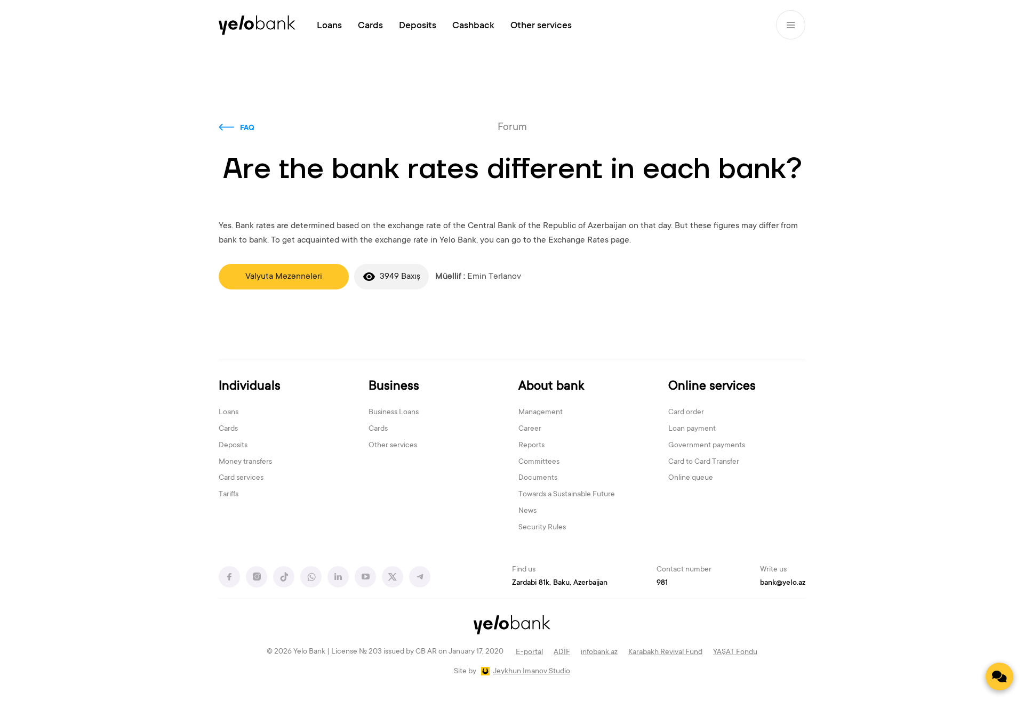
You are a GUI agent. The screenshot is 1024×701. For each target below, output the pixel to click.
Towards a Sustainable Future (566, 494)
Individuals (250, 387)
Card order (686, 412)
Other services (541, 26)
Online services (712, 387)
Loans (329, 26)
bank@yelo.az (782, 583)
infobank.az (599, 652)
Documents (537, 478)
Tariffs (228, 494)
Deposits (417, 26)
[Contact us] (999, 676)
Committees (538, 462)
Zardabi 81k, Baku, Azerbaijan (559, 583)
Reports (531, 445)
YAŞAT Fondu (735, 652)
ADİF (562, 652)
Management (540, 412)
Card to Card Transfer (703, 462)
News (527, 511)
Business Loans (394, 412)
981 (662, 583)
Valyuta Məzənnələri (283, 276)
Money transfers (245, 462)
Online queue (690, 478)
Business (394, 387)
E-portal (529, 652)
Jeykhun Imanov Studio (531, 671)
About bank (551, 387)
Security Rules (542, 527)
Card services (241, 478)
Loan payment (692, 429)
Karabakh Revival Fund (665, 652)
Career (529, 429)
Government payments (706, 445)
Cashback (473, 26)
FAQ (247, 128)
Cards (370, 26)
